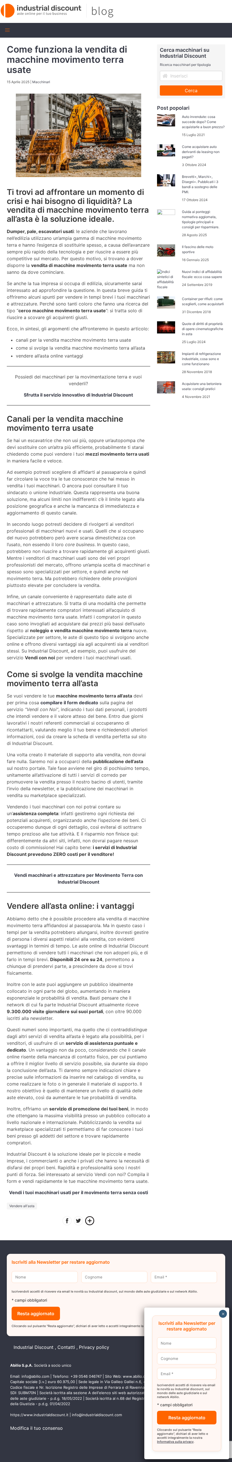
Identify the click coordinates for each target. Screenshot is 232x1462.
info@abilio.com (35, 1376)
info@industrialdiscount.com (97, 1415)
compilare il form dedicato (69, 702)
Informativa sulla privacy (175, 1442)
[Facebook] (67, 1221)
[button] (7, 30)
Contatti (66, 1347)
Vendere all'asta (22, 1206)
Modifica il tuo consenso (36, 1428)
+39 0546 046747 (86, 1376)
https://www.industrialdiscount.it (39, 1415)
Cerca (191, 90)
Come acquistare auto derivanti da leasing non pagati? (201, 152)
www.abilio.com (137, 1376)
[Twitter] (78, 1221)
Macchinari (41, 82)
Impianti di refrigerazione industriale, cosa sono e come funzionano (201, 359)
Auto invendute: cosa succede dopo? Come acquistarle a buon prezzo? (203, 122)
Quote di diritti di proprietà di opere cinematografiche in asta (202, 329)
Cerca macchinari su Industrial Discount (184, 53)
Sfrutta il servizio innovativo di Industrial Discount (78, 395)
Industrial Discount (33, 1347)
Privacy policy (94, 1347)
